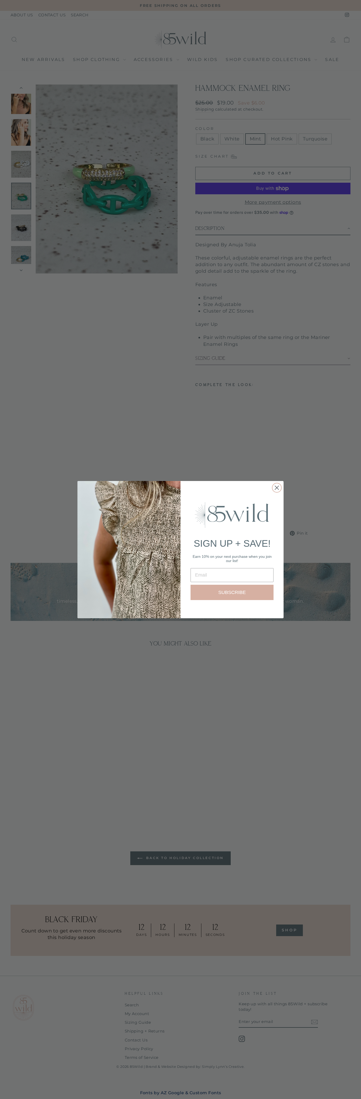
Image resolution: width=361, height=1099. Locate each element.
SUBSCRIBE (232, 592)
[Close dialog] (276, 487)
